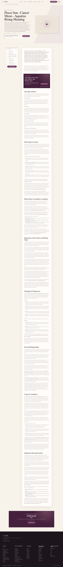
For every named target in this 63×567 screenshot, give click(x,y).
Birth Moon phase (41, 560)
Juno (51, 551)
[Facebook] (3, 541)
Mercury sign (28, 550)
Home (5, 4)
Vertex (39, 552)
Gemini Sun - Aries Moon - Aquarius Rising (33, 503)
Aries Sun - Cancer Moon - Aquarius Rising (35, 335)
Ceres (51, 550)
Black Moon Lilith (53, 548)
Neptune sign (28, 557)
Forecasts (38, 1)
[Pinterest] (5, 541)
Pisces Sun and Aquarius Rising (41, 280)
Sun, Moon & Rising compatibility (19, 559)
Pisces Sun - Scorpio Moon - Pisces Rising (36, 483)
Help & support (19, 565)
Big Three (40, 557)
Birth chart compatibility (17, 557)
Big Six (39, 559)
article (25, 126)
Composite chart (17, 550)
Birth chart (16, 548)
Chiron (51, 549)
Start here (21, 1)
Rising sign (40, 548)
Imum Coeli (40, 551)
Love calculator (16, 560)
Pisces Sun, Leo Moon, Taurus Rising (41, 214)
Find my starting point (53, 1)
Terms (11, 565)
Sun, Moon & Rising (41, 558)
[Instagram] (7, 541)
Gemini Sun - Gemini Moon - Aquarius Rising (32, 378)
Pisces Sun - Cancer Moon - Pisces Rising (39, 189)
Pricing (42, 1)
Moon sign (28, 549)
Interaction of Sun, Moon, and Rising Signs (12, 57)
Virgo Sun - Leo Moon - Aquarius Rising (40, 437)
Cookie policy (8, 565)
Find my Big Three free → (31, 522)
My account (4, 561)
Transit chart (16, 551)
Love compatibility (17, 558)
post (35, 133)
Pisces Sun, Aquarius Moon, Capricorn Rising (37, 232)
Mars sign (28, 552)
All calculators (4, 550)
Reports (35, 1)
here (47, 111)
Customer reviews (5, 557)
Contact (4, 560)
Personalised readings (5, 552)
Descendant (40, 549)
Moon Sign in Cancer (10, 53)
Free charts (25, 1)
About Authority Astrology (6, 559)
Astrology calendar (30, 1)
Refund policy (14, 565)
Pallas (51, 552)
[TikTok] (9, 541)
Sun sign (28, 548)
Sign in (59, 1)
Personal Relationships (10, 60)
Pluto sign (28, 558)
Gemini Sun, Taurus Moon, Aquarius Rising (36, 210)
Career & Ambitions (10, 62)
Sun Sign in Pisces (10, 51)
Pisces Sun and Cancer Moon (32, 280)
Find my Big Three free (12, 66)
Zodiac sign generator (17, 561)
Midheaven (40, 550)
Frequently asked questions (6, 558)
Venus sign (28, 551)
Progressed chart (17, 552)
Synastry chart (16, 549)
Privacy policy (4, 565)
